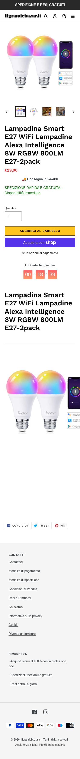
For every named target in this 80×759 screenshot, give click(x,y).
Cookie (13, 624)
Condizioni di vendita (23, 589)
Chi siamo (16, 607)
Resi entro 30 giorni (23, 684)
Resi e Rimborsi (20, 598)
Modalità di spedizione (24, 580)
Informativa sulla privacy (25, 616)
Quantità (10, 208)
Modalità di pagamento (24, 571)
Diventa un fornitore (22, 633)
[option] (20, 111)
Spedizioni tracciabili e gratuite (31, 675)
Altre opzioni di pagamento (40, 253)
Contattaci (16, 562)
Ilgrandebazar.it (30, 739)
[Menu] (72, 16)
